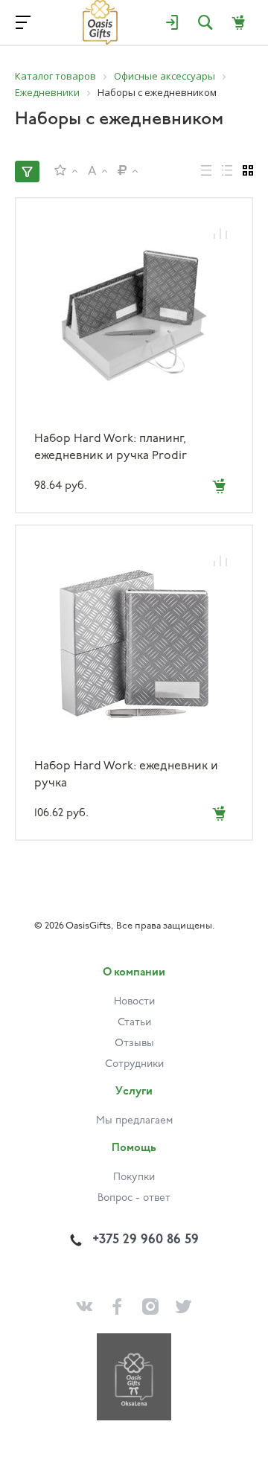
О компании (134, 972)
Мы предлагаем (134, 1120)
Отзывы (134, 1043)
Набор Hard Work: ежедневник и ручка (126, 774)
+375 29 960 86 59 (145, 1240)
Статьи (134, 1022)
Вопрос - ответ (134, 1198)
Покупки (134, 1177)
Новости (134, 1001)
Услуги (134, 1091)
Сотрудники (134, 1064)
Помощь (134, 1148)
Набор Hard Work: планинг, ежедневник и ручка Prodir (110, 447)
